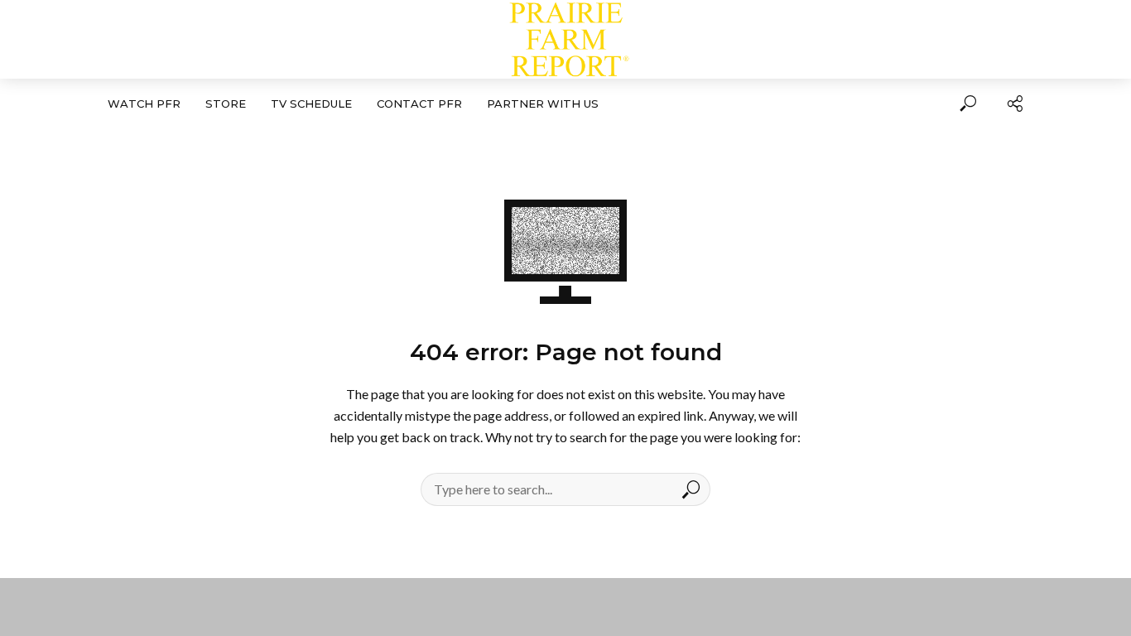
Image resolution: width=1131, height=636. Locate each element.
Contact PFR (419, 103)
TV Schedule (311, 103)
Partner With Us (543, 103)
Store (225, 103)
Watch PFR (144, 103)
